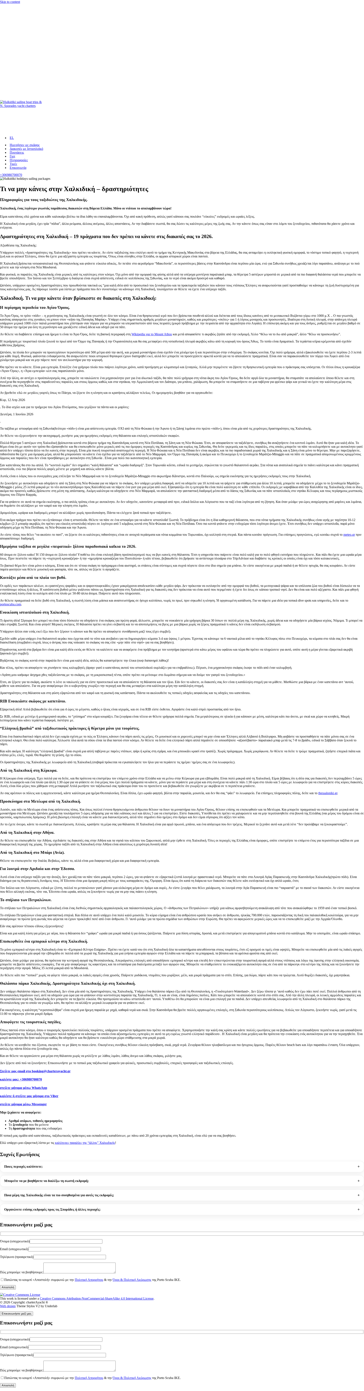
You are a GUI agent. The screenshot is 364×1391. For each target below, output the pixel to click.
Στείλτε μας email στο (35, 1071)
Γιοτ (12, 156)
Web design (8, 1306)
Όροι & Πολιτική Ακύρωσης (132, 1280)
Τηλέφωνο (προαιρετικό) (16, 1257)
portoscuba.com (10, 604)
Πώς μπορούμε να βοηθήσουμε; (21, 1272)
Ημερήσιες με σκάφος (25, 145)
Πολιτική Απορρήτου (89, 1280)
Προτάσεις (17, 152)
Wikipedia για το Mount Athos (151, 334)
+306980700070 (11, 175)
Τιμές (13, 164)
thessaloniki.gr (327, 793)
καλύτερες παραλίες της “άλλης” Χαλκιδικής (85, 1143)
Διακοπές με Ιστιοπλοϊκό (26, 149)
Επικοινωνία (18, 167)
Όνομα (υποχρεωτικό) (15, 1241)
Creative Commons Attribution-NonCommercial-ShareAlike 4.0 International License (97, 1298)
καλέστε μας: (21, 1079)
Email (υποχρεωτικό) (14, 1249)
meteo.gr (349, 534)
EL (12, 138)
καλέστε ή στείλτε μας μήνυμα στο (29, 1096)
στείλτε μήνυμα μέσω (23, 1088)
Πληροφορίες (19, 160)
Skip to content (10, 2)
